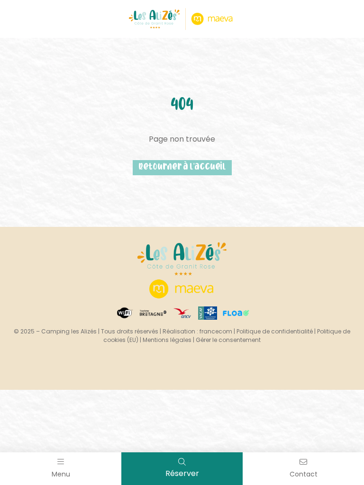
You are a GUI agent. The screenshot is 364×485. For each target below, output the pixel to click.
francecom (216, 331)
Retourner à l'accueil (182, 167)
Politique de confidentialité (275, 331)
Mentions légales (167, 340)
